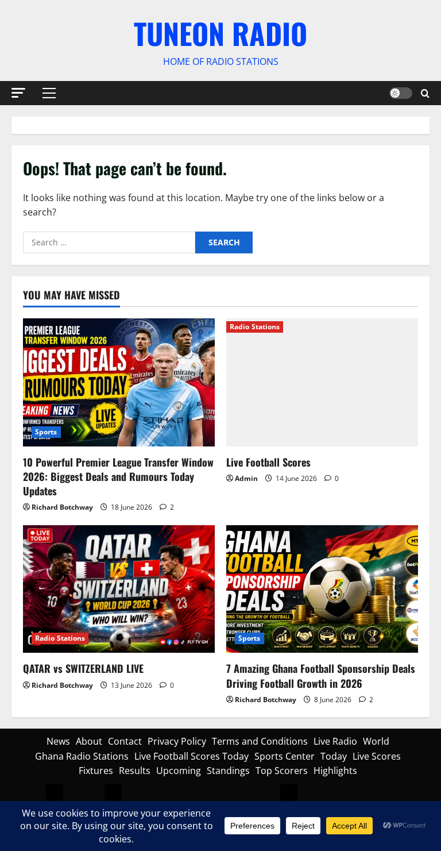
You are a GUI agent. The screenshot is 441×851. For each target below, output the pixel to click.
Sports (46, 432)
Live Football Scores (268, 462)
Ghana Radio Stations (82, 756)
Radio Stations (255, 327)
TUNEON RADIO (220, 32)
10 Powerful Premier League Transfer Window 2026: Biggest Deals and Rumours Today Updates (118, 476)
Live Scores (377, 756)
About (89, 741)
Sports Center (284, 756)
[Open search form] (425, 93)
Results (134, 770)
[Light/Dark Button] (400, 93)
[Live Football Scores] (322, 382)
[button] (18, 92)
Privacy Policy (177, 741)
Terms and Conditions (260, 741)
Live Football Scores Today (191, 756)
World (376, 741)
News (58, 741)
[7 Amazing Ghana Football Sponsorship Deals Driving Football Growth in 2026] (322, 589)
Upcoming (178, 770)
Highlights (335, 770)
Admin (246, 478)
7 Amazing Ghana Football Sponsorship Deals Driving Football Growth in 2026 (320, 675)
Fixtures (96, 770)
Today (333, 756)
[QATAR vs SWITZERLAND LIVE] (119, 589)
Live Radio (335, 741)
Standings (228, 770)
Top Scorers (282, 770)
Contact (125, 741)
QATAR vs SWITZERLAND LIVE (83, 668)
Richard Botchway (62, 507)
